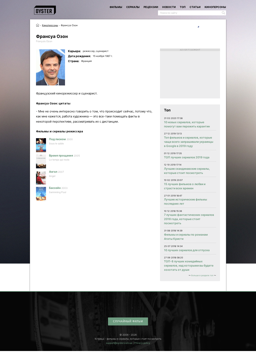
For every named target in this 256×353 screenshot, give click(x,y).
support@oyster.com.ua (119, 342)
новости (169, 7)
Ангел (53, 171)
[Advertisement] (190, 73)
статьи (195, 7)
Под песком (57, 139)
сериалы (133, 7)
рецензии (151, 7)
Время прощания (61, 155)
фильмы (116, 7)
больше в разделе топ (202, 275)
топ (183, 7)
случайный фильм (128, 321)
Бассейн (55, 187)
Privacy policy (142, 342)
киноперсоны (215, 7)
